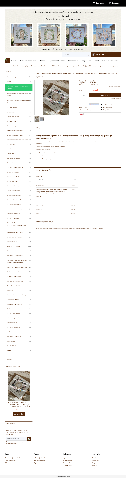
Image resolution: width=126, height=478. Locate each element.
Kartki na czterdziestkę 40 (13, 186)
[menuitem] (14, 60)
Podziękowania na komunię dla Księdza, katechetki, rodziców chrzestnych (17, 261)
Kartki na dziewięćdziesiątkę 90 (14, 209)
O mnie (94, 458)
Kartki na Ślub (10, 112)
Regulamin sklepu (39, 463)
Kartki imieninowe (11, 121)
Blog (93, 463)
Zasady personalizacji (11, 460)
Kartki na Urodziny (11, 126)
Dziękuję (9, 81)
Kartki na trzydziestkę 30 (13, 181)
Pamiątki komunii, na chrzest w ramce (16, 149)
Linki (93, 468)
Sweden (9, 332)
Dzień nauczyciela (11, 309)
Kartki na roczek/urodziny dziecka (15, 135)
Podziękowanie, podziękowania (14, 318)
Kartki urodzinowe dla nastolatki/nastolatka (17, 140)
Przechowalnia (67, 463)
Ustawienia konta (68, 465)
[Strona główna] (63, 29)
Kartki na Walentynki (12, 242)
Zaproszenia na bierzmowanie (14, 304)
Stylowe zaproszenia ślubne (14, 276)
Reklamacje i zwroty (10, 463)
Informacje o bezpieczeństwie (42, 458)
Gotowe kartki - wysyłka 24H (14, 246)
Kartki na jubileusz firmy (13, 218)
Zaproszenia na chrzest (12, 251)
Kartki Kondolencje (11, 346)
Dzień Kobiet (10, 290)
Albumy (9, 350)
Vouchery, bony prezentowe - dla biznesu (17, 267)
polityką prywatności (11, 443)
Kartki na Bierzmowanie (13, 163)
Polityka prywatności (40, 460)
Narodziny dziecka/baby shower (15, 130)
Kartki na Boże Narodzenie (13, 313)
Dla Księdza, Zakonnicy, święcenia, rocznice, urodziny (17, 94)
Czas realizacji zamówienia (12, 458)
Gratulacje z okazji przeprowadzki (15, 232)
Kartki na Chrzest (11, 144)
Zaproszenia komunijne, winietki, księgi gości (18, 295)
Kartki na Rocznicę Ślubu (13, 116)
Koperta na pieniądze (12, 77)
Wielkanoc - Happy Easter (13, 272)
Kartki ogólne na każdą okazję (14, 327)
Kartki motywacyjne (12, 322)
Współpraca (95, 460)
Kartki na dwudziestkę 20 (13, 177)
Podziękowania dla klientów (14, 336)
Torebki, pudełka (11, 341)
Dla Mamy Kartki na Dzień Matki (15, 281)
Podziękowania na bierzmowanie (15, 255)
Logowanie (66, 458)
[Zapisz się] (29, 439)
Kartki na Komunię (11, 153)
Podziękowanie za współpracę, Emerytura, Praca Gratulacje (19, 87)
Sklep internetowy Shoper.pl (63, 476)
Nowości (9, 355)
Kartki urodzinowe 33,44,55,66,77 (15, 167)
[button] (106, 105)
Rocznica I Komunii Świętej (13, 158)
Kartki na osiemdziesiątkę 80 (14, 204)
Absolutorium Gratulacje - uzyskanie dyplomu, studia (18, 102)
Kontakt (94, 465)
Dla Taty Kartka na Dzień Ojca (14, 286)
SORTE (86, 107)
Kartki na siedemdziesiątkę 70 (14, 200)
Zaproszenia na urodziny (13, 299)
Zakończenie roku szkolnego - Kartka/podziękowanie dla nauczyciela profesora (16, 225)
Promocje (9, 359)
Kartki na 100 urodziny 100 (13, 213)
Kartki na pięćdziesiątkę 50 (13, 190)
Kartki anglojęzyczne (12, 107)
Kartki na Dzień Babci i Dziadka (14, 237)
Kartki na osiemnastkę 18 (13, 172)
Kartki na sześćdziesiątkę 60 (14, 195)
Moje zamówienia (68, 460)
